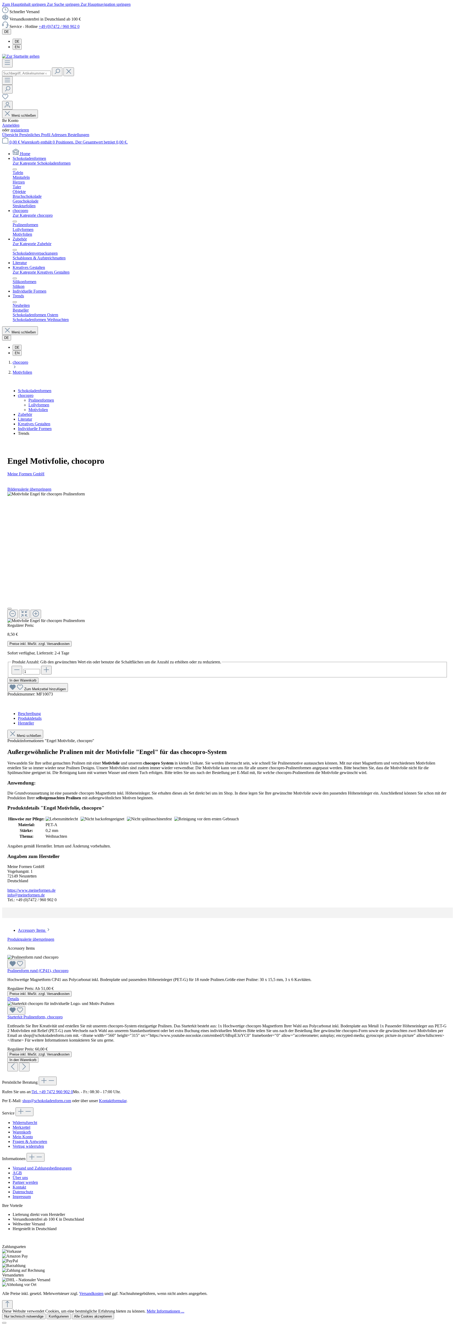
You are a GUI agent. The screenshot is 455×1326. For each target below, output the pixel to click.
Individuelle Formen (35, 428)
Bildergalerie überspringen (29, 489)
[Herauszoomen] (12, 614)
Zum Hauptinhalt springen (24, 4)
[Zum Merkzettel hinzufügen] (16, 964)
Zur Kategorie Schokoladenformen (42, 163)
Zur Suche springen (64, 4)
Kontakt (19, 1187)
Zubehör (25, 414)
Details (13, 999)
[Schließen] (9, 608)
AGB (17, 1173)
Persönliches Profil (35, 134)
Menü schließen (24, 115)
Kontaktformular (112, 1100)
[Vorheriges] (12, 1067)
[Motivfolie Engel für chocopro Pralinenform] (46, 494)
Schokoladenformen (34, 390)
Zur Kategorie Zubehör (32, 243)
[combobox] (26, 73)
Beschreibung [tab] (29, 713)
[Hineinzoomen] (36, 614)
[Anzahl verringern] (17, 670)
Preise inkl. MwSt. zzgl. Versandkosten (39, 644)
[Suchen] (57, 71)
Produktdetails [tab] (30, 718)
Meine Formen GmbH (25, 474)
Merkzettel (21, 1127)
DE (17, 41)
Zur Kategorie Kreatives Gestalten (41, 272)
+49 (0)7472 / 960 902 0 (59, 26)
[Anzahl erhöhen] (46, 670)
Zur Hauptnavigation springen (106, 4)
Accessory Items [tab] (32, 930)
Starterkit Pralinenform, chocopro (35, 1017)
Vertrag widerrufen (28, 1146)
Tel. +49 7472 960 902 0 (52, 1092)
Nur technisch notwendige (23, 1316)
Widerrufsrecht (25, 1122)
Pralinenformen (41, 400)
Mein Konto (23, 1137)
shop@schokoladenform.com (46, 1100)
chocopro (25, 395)
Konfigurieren (59, 1316)
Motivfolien (38, 409)
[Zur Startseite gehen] (20, 56)
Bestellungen (78, 134)
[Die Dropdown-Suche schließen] (68, 71)
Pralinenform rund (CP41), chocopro (37, 970)
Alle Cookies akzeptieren (93, 1316)
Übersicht (10, 134)
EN (17, 47)
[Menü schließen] (15, 169)
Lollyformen (38, 405)
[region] (227, 557)
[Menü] (7, 63)
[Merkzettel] (5, 98)
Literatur (25, 419)
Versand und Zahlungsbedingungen (42, 1168)
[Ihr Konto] (7, 105)
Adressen (59, 134)
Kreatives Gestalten (34, 424)
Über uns (20, 1177)
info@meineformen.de (26, 895)
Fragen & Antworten (30, 1141)
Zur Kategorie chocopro (33, 215)
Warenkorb (22, 1132)
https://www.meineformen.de (31, 890)
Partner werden (25, 1182)
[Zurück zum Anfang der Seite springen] (7, 1304)
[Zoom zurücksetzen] (24, 614)
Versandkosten (91, 1293)
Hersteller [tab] (26, 723)
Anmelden (10, 125)
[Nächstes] (24, 1067)
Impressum (22, 1196)
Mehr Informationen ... (165, 1311)
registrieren (20, 130)
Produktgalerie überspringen (30, 939)
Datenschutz (23, 1192)
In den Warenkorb (22, 680)
